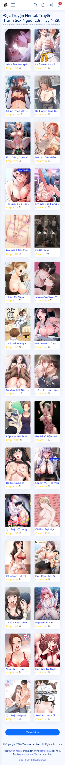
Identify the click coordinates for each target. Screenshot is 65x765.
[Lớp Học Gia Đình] (17, 417)
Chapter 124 (12, 114)
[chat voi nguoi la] (43, 5)
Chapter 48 (41, 533)
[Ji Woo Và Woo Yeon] (47, 278)
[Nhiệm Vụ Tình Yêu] (47, 464)
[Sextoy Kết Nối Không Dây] (17, 371)
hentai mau (45, 750)
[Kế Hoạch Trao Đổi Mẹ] (47, 92)
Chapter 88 (12, 254)
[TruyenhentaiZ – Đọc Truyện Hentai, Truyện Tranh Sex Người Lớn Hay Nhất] (6, 5)
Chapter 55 (41, 347)
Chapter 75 (41, 207)
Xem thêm (32, 732)
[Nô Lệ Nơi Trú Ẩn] (47, 324)
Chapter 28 (41, 68)
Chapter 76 (41, 114)
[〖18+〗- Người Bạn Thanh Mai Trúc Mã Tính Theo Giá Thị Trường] (17, 696)
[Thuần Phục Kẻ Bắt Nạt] (17, 603)
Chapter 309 (12, 440)
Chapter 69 (12, 626)
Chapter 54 (12, 68)
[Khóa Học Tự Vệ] (47, 45)
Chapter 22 (41, 672)
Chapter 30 (12, 533)
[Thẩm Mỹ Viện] (17, 278)
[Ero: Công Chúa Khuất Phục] (17, 138)
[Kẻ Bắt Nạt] (47, 231)
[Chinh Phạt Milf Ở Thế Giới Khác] (17, 92)
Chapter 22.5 (42, 300)
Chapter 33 (41, 579)
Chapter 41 (12, 579)
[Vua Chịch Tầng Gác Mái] (17, 650)
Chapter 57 (12, 672)
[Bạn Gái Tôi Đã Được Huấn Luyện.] (47, 650)
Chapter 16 (12, 719)
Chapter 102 (12, 393)
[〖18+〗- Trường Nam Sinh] (17, 510)
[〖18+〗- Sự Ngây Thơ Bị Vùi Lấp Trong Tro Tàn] (47, 371)
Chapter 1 (40, 254)
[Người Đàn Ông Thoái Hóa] (47, 603)
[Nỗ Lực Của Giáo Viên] (47, 138)
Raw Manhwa (39, 759)
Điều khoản (24, 759)
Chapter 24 (41, 393)
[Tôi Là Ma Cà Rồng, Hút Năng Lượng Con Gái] (17, 185)
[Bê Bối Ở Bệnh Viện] (47, 417)
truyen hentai (15, 750)
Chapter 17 (12, 207)
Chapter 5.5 (12, 347)
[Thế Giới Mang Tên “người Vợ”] (17, 324)
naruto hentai (27, 754)
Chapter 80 (12, 300)
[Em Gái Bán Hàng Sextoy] (47, 185)
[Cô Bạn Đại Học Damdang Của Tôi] (47, 510)
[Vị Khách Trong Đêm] (17, 45)
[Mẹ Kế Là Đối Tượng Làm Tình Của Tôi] (17, 231)
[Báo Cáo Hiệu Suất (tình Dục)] (47, 557)
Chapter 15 (41, 440)
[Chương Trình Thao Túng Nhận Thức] (17, 557)
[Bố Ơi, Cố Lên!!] (17, 464)
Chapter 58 (41, 719)
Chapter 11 (41, 486)
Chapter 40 (12, 486)
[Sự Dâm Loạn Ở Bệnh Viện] (47, 696)
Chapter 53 (41, 626)
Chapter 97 (41, 160)
